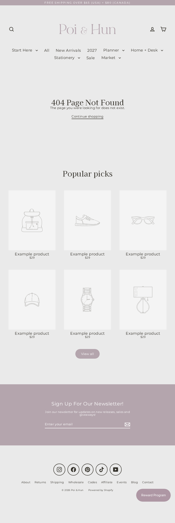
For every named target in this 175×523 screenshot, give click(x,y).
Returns (40, 482)
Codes (92, 482)
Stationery (65, 57)
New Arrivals (68, 50)
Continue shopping (87, 116)
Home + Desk (145, 50)
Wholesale (76, 482)
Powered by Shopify (100, 490)
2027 (92, 50)
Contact (148, 482)
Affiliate (106, 482)
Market (109, 57)
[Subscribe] (126, 424)
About (25, 482)
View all (87, 354)
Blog (134, 482)
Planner (111, 50)
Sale (90, 57)
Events (122, 482)
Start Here (23, 50)
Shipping (57, 482)
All (46, 50)
